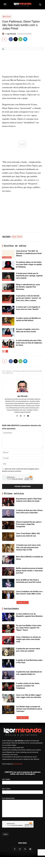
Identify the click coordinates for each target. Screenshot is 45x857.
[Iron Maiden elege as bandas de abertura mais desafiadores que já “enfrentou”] (8, 710)
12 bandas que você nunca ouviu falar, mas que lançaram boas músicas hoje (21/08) (28, 547)
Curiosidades (7, 257)
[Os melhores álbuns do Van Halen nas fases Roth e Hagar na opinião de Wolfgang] (8, 265)
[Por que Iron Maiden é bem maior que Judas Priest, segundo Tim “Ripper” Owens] (8, 628)
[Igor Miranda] (3, 34)
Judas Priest (17, 236)
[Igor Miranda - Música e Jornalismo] (22, 4)
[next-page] (6, 351)
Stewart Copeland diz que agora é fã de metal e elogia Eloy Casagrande (28, 524)
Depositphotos (17, 764)
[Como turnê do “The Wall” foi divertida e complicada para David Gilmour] (8, 254)
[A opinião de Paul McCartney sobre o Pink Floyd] (8, 663)
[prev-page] (3, 351)
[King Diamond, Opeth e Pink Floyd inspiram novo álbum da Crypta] (8, 502)
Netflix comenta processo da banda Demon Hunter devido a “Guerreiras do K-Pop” (29, 570)
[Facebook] (11, 39)
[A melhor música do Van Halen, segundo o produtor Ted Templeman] (8, 686)
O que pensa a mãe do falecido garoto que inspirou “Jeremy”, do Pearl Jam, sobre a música (28, 298)
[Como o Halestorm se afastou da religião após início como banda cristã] (8, 640)
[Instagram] (20, 415)
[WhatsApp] (20, 39)
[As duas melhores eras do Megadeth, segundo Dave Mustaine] (8, 617)
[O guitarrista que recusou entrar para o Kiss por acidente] (8, 651)
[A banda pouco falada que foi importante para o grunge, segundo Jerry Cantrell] (8, 276)
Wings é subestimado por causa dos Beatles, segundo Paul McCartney (28, 287)
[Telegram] (25, 39)
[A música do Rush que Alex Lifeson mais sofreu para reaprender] (8, 513)
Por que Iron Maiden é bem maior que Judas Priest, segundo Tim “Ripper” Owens (28, 627)
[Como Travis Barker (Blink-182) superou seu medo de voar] (8, 536)
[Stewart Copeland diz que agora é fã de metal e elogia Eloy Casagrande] (8, 525)
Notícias (6, 17)
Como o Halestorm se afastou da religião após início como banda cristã (28, 639)
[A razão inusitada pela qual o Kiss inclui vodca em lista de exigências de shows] (8, 343)
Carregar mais (22, 602)
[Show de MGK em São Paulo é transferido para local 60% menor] (8, 583)
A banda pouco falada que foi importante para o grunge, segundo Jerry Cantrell (29, 275)
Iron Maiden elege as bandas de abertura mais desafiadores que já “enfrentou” (29, 709)
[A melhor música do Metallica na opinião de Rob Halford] (8, 321)
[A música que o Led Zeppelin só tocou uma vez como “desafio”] (8, 310)
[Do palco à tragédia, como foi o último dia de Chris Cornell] (8, 332)
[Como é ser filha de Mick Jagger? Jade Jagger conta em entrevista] (8, 698)
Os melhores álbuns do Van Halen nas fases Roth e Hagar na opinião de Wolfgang (29, 264)
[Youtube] (28, 415)
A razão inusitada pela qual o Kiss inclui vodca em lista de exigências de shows (29, 342)
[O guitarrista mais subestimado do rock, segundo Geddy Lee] (8, 675)
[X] (16, 39)
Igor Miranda (11, 34)
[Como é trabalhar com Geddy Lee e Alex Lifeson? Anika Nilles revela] (8, 594)
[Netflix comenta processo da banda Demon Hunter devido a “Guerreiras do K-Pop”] (8, 571)
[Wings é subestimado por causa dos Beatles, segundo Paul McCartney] (8, 287)
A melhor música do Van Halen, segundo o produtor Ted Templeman (28, 685)
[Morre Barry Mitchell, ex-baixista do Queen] (8, 560)
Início (3, 371)
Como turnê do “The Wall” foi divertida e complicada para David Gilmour (29, 253)
